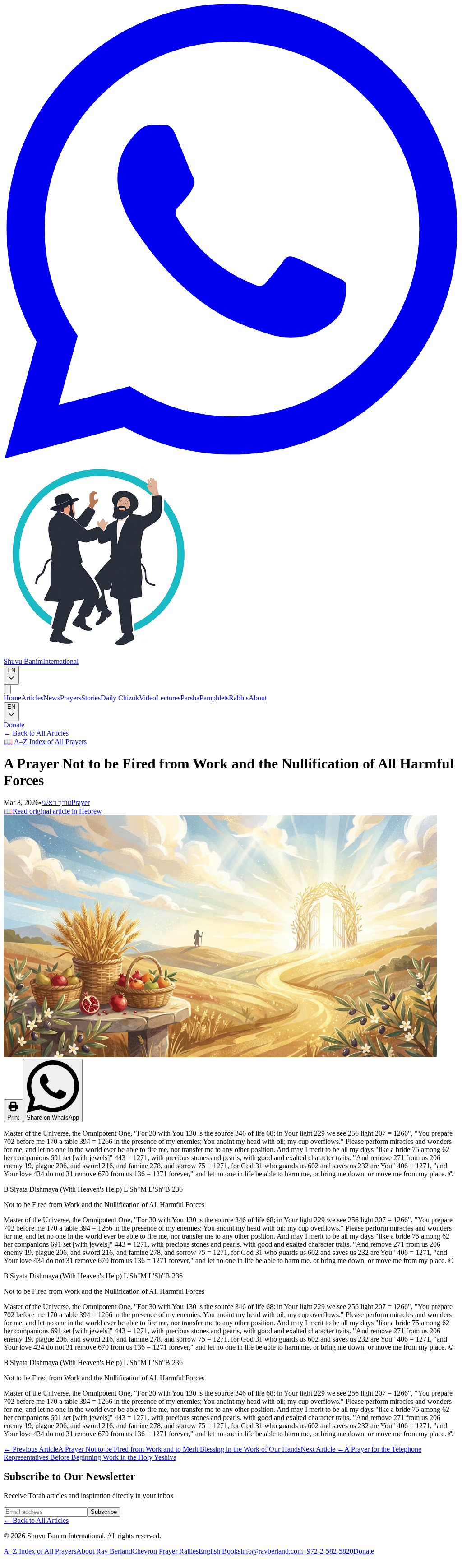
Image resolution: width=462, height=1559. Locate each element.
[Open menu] (7, 689)
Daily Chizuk (120, 698)
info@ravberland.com (271, 1551)
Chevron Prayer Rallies (165, 1551)
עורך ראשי (56, 802)
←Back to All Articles (36, 733)
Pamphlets (214, 698)
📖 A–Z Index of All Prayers (45, 741)
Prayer (80, 802)
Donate (14, 725)
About (258, 698)
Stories (91, 698)
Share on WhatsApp (53, 1117)
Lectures (168, 698)
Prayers (70, 698)
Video (147, 698)
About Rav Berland (104, 1551)
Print (13, 1117)
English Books (219, 1551)
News (51, 698)
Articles (32, 698)
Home (12, 698)
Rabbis (239, 698)
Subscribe (104, 1511)
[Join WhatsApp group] (231, 456)
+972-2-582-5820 (328, 1551)
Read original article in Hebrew (53, 811)
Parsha (189, 698)
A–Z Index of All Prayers (40, 1551)
